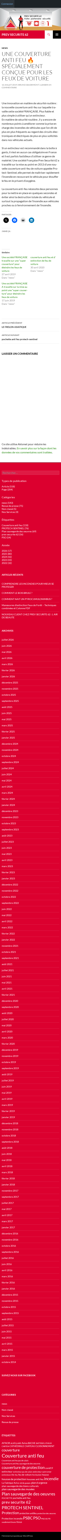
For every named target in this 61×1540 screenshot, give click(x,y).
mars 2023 (7, 866)
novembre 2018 (10, 1129)
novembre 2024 (10, 749)
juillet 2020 (8, 1019)
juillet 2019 (8, 1080)
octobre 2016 (9, 1245)
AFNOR (6, 1443)
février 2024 (8, 798)
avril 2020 (7, 1031)
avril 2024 (7, 786)
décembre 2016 (10, 1233)
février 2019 (8, 1111)
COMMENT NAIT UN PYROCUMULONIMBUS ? (27, 599)
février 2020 (8, 1043)
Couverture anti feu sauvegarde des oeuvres (21, 1463)
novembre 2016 (10, 1239)
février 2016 (8, 1282)
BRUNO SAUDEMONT (28, 84)
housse (45, 1475)
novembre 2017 (10, 1190)
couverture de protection (23, 1467)
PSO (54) (6, 537)
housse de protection (14, 1479)
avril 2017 (7, 1215)
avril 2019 (7, 1098)
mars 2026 (7, 664)
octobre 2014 (9, 1362)
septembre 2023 (10, 829)
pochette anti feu (21, 1497)
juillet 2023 (8, 841)
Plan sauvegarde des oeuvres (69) (19, 531)
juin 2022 (7, 909)
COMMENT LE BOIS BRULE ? (17, 592)
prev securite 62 (16, 1502)
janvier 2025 (8, 737)
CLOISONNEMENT (44, 1446)
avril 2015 (7, 1343)
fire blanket (37, 1475)
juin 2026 (7, 645)
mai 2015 (7, 1337)
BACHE (31, 1443)
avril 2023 (7, 860)
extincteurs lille (8, 1475)
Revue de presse (10, 1422)
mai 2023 (7, 853)
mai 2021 (7, 982)
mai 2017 (7, 1209)
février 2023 (8, 872)
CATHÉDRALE (17, 1446)
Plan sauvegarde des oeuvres (28, 1493)
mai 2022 (7, 915)
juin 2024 (7, 774)
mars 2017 (7, 1221)
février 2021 (8, 994)
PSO (37, 1518)
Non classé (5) (9, 508)
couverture (11, 1450)
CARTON (5, 1446)
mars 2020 (7, 1037)
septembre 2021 (10, 958)
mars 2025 (7, 725)
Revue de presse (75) (12, 505)
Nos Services (8, 1416)
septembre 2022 (10, 902)
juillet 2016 (8, 1258)
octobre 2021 (9, 951)
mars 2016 (7, 1276)
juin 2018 (7, 1153)
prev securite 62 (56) (12, 534)
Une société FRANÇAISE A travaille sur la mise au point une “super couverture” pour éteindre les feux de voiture (15, 290)
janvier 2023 (8, 878)
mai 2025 (7, 719)
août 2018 (7, 1147)
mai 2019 (7, 1092)
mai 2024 (7, 780)
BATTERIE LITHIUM (44, 1443)
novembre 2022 (10, 890)
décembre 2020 (10, 1000)
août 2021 (7, 964)
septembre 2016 (10, 1251)
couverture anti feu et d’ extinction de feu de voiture (43, 260)
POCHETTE (7, 1498)
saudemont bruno (9, 1522)
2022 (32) (7, 563)
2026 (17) (7, 550)
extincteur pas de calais (22, 1472)
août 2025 (7, 707)
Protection (10, 1512)
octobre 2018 (9, 1135)
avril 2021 (7, 988)
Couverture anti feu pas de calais (15, 1460)
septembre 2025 (10, 700)
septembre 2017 (10, 1196)
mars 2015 (7, 1349)
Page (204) (7, 489)
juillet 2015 (8, 1325)
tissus (19, 1522)
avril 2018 (7, 1166)
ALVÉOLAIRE (16, 1443)
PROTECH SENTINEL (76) (15, 528)
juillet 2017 (8, 1202)
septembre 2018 (10, 1141)
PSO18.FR (45, 1518)
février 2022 (8, 933)
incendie (51, 1478)
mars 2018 (7, 1172)
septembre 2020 (10, 1007)
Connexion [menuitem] (7, 3)
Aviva (24, 1443)
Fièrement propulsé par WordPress (17, 1536)
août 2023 (7, 835)
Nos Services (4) (10, 511)
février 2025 (8, 731)
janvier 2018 (8, 1184)
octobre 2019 (9, 1062)
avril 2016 (7, 1270)
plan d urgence (39, 1482)
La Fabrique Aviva (10, 1483)
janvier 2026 (8, 676)
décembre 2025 (10, 682)
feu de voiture (25, 1474)
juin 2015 (7, 1331)
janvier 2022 (8, 939)
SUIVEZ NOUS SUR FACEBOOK (19, 1375)
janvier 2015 (8, 1355)
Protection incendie (12, 1518)
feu (16, 1475)
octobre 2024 (9, 756)
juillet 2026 (8, 639)
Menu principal (57, 34)
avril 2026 (7, 658)
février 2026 (8, 670)
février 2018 (8, 1178)
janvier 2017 (8, 1227)
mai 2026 (7, 651)
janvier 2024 (8, 805)
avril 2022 (7, 921)
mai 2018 (7, 1160)
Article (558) (8, 486)
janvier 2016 (8, 1288)
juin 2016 (7, 1264)
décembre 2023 (10, 811)
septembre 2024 (10, 762)
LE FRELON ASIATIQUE (14, 325)
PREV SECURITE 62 (15, 34)
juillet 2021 (8, 970)
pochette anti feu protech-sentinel (19, 337)
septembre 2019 (10, 1068)
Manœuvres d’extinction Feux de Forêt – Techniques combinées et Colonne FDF (29, 607)
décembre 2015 (10, 1294)
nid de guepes (25, 1483)
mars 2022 (7, 927)
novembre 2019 (10, 1055)
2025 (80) (7, 553)
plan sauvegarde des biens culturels (20, 1486)
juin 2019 (7, 1086)
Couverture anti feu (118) (15, 525)
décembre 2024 (10, 743)
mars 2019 (7, 1104)
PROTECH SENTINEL (22, 1507)
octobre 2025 (9, 694)
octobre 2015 (9, 1306)
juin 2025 (7, 713)
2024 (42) (7, 556)
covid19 (49, 1468)
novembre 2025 (10, 688)
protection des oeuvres (46, 1513)
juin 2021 (7, 976)
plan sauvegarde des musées (18, 1489)
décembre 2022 (10, 884)
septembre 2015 (10, 1313)
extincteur (7, 1471)
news (5, 48)
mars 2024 (7, 792)
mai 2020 (7, 1025)
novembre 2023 (10, 817)
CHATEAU (30, 1446)
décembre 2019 (10, 1049)
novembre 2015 (10, 1300)
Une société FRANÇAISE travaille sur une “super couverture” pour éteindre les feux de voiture (14, 264)
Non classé (7, 1409)
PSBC (28, 1518)
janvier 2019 (8, 1117)
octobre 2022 (9, 896)
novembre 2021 (10, 945)
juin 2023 (7, 847)
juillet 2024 (8, 768)
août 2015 (7, 1319)
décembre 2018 (10, 1123)
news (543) (7, 502)
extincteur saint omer (42, 1471)
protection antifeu (28, 1513)
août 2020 (7, 1013)
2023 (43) (7, 559)
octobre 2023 (9, 823)
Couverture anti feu (23, 1456)
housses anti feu (35, 1479)
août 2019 (7, 1074)
